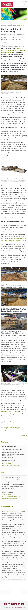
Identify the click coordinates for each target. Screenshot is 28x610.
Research (21, 25)
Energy (6, 428)
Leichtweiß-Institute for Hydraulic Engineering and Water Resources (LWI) (13, 50)
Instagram (5, 604)
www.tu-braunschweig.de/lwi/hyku (11, 465)
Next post (24, 591)
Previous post (5, 591)
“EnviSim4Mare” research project (14, 511)
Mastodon (12, 604)
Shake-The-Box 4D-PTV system (10, 411)
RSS (22, 604)
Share (25, 436)
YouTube (19, 604)
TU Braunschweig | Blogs (19, 607)
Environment (12, 428)
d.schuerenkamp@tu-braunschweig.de (9, 462)
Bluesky (15, 604)
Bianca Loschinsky (9, 422)
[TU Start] (7, 4)
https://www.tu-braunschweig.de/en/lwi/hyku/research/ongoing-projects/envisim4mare (13, 496)
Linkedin (9, 604)
